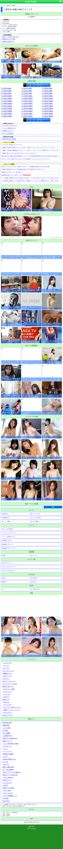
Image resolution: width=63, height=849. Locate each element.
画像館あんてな (7, 673)
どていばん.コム (7, 782)
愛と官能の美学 (7, 722)
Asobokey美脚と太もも (9, 759)
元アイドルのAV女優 (7, 133)
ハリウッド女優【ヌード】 (9, 128)
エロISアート (6, 697)
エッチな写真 (6, 728)
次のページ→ (45, 85)
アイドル (35, 555)
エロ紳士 (5, 785)
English (3, 578)
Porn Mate (6, 798)
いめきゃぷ (6, 764)
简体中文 (35, 578)
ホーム (3, 589)
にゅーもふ (6, 665)
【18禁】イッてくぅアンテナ (11, 710)
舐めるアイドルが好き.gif (10, 775)
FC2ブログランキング (7, 563)
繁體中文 (4, 581)
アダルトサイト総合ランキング (12, 707)
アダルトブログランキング (9, 566)
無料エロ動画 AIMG (8, 767)
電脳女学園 (6, 725)
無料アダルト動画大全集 (10, 738)
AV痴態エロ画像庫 (8, 754)
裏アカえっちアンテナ (9, 681)
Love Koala (33, 828)
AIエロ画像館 (6, 733)
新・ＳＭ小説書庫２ (8, 769)
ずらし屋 (5, 762)
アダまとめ (6, 702)
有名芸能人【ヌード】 (8, 130)
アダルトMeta (7, 790)
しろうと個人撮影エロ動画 (10, 743)
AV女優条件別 (5, 517)
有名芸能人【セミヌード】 (9, 548)
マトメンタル (6, 694)
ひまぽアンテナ (7, 676)
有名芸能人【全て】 (7, 540)
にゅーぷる (6, 668)
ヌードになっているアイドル (9, 125)
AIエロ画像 (35, 521)
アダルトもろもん (8, 793)
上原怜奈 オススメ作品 (8, 39)
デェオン (5, 748)
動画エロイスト (7, 741)
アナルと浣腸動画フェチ (10, 795)
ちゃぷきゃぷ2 (7, 746)
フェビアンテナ (7, 663)
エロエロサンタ (7, 712)
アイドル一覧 (36, 514)
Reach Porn (6, 801)
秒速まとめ (6, 699)
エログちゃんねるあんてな (9, 570)
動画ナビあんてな (8, 686)
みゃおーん (6, 678)
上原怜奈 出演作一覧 (8, 41)
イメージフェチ (7, 751)
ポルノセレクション (8, 671)
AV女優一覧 (5, 514)
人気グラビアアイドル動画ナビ (12, 772)
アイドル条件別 (37, 517)
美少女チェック (7, 780)
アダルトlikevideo (8, 777)
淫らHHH (5, 730)
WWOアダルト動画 (8, 788)
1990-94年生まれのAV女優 (9, 138)
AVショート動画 (6, 521)
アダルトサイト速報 (8, 689)
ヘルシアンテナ (7, 704)
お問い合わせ (36, 589)
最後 (39, 85)
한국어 (34, 581)
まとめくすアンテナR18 (10, 684)
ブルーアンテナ (7, 691)
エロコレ (5, 756)
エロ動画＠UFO (7, 735)
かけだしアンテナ (8, 715)
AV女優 (3, 555)
